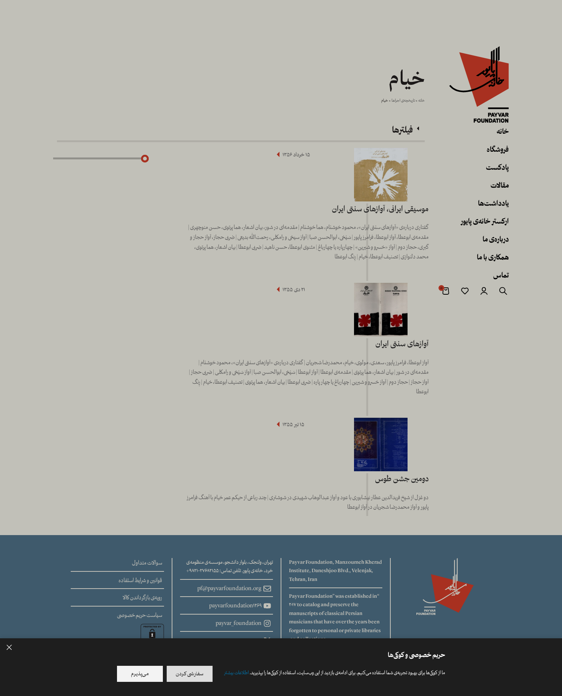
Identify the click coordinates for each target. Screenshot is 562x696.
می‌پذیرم (140, 674)
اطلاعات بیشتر (236, 672)
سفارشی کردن (189, 674)
